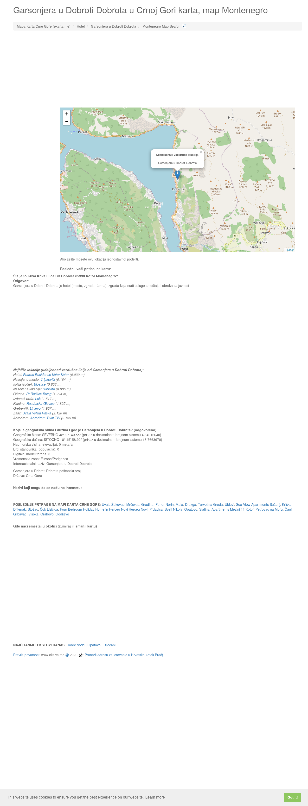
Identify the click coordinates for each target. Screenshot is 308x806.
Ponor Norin (164, 504)
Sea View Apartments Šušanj (258, 504)
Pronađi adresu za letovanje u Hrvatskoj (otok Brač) (124, 654)
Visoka (33, 514)
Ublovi (229, 504)
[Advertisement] (157, 69)
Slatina (204, 509)
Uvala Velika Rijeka (36, 413)
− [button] (66, 121)
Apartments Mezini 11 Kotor (233, 509)
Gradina (147, 504)
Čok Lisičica (49, 509)
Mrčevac (132, 504)
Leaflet (290, 250)
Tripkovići (48, 379)
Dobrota (49, 389)
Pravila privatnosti (26, 654)
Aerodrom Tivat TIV (45, 417)
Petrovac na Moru (269, 509)
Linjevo (35, 408)
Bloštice (40, 384)
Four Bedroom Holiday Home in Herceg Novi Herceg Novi (104, 509)
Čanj (288, 509)
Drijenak (19, 509)
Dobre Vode (76, 644)
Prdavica (156, 509)
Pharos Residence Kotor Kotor (46, 374)
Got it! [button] (293, 797)
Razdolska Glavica (40, 403)
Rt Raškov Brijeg (38, 393)
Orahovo (47, 514)
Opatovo (190, 509)
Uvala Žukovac (113, 504)
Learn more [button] (155, 797)
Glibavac (19, 514)
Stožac (33, 509)
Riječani (109, 644)
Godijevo (62, 514)
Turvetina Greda (210, 504)
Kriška (286, 504)
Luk (38, 398)
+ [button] (66, 114)
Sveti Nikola (173, 509)
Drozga (190, 504)
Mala (179, 504)
